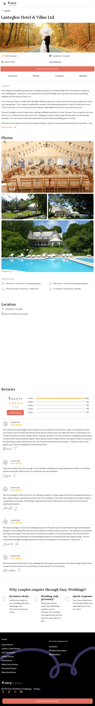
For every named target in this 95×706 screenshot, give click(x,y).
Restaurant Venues (9, 668)
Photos (36, 76)
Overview (12, 76)
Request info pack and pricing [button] (47, 69)
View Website (55, 62)
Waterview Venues (8, 672)
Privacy (37, 688)
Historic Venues (7, 656)
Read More (7, 127)
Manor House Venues (9, 664)
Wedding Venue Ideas (57, 650)
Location (59, 76)
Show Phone (10, 62)
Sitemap (28, 688)
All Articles (53, 646)
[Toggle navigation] (4, 4)
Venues (4, 639)
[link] (3, 691)
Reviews (83, 76)
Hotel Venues (6, 660)
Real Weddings (55, 654)
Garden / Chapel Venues (10, 648)
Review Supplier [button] (15, 413)
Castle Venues (7, 644)
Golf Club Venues (8, 652)
